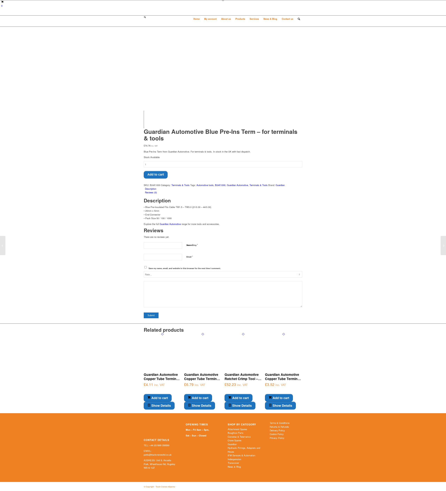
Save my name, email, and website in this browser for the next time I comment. (185, 268)
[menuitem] (196, 19)
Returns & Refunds (279, 426)
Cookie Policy (277, 434)
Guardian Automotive (237, 185)
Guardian (280, 185)
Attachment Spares (237, 429)
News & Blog (234, 466)
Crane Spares (234, 440)
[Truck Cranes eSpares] (170, 19)
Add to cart (155, 174)
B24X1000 (220, 185)
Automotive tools (205, 185)
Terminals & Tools (180, 185)
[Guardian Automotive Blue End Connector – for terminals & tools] (2, 245)
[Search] (298, 19)
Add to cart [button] (159, 398)
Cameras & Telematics (239, 436)
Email (189, 256)
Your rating (192, 245)
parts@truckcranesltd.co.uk (158, 454)
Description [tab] (150, 188)
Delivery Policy (277, 430)
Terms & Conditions (280, 423)
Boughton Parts (235, 432)
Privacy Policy (277, 438)
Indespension (234, 459)
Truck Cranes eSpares (165, 486)
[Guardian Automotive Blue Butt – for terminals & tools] (443, 245)
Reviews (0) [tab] (151, 192)
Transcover (233, 462)
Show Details (161, 405)
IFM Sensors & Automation (241, 455)
